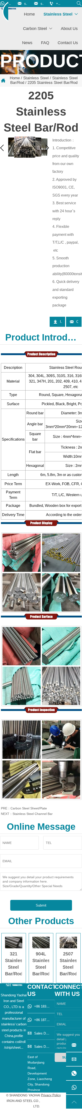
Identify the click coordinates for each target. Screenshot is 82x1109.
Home (15, 78)
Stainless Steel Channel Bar (33, 814)
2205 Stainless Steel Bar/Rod (52, 82)
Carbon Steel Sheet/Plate (28, 808)
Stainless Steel (36, 78)
